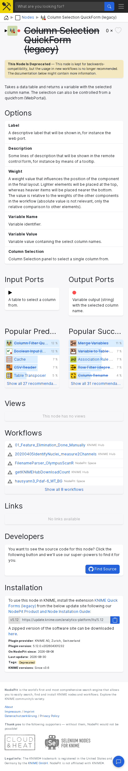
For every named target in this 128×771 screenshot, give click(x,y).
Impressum (13, 711)
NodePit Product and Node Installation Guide (49, 611)
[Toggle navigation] (121, 6)
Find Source (105, 569)
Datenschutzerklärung (21, 716)
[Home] (6, 18)
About (9, 707)
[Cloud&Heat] (20, 742)
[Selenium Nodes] (67, 742)
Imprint (29, 711)
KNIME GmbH (37, 763)
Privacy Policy (49, 716)
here (12, 634)
